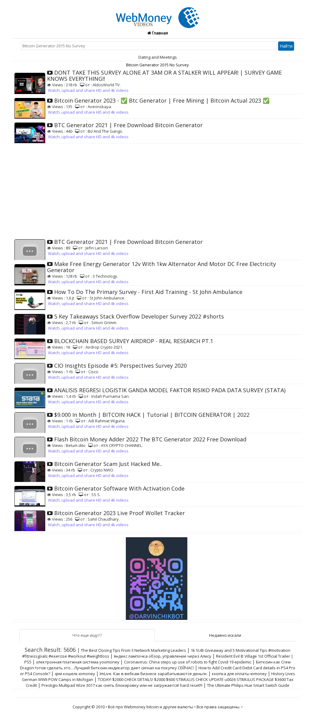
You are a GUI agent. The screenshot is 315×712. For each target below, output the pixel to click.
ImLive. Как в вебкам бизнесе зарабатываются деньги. (153, 673)
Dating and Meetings (157, 57)
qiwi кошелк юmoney (75, 673)
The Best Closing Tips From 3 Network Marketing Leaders (133, 650)
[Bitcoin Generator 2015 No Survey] (157, 14)
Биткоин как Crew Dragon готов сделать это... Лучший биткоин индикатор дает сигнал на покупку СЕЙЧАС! (155, 665)
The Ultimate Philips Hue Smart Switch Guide (248, 685)
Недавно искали (225, 635)
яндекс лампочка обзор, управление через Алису (162, 656)
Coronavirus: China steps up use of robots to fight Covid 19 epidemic (187, 662)
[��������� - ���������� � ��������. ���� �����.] (157, 576)
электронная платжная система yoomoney (77, 662)
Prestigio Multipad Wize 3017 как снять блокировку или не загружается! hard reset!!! (122, 685)
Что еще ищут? (87, 635)
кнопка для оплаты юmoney (239, 673)
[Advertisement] (157, 190)
